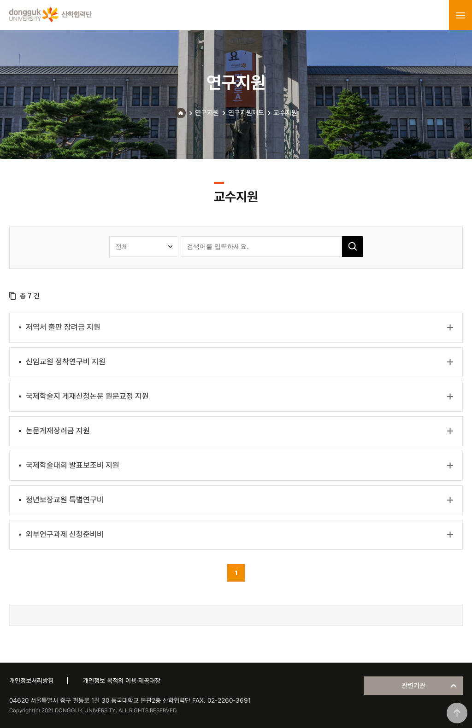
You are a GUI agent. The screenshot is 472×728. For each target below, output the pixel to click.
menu (460, 15)
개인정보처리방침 (31, 680)
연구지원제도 (246, 113)
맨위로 (457, 713)
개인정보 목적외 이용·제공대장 (121, 680)
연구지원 (207, 113)
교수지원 (285, 113)
